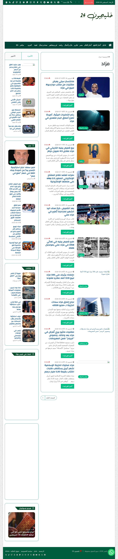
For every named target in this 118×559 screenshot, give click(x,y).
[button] (111, 552)
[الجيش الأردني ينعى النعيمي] (28, 102)
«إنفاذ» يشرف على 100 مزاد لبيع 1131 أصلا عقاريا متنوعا (60, 276)
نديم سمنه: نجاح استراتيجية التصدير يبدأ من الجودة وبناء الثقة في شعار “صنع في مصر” (22, 171)
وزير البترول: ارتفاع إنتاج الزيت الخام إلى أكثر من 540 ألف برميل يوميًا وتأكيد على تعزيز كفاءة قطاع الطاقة (15, 191)
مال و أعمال (68, 45)
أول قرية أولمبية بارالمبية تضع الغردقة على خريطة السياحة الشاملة (15, 247)
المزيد (30, 45)
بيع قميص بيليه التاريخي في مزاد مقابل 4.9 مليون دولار (60, 149)
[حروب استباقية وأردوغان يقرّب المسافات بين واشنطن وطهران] (28, 321)
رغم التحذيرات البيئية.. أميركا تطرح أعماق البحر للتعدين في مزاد (59, 118)
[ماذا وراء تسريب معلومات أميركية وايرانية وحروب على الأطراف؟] (28, 292)
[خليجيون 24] (96, 16)
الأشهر (13, 56)
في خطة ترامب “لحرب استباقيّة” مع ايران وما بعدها (15, 306)
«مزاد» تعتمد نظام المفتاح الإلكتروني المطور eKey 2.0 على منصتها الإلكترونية (60, 178)
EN (17, 45)
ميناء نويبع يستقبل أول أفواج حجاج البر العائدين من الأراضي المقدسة (15, 231)
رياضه (61, 45)
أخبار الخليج (97, 45)
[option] (21, 525)
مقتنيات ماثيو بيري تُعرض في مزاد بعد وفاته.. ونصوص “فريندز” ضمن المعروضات (59, 335)
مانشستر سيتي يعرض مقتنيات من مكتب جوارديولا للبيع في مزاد (60, 84)
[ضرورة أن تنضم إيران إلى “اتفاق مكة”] (28, 278)
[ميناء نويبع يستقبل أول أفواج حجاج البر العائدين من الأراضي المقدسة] (28, 229)
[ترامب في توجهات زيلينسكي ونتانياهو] (28, 335)
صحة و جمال (43, 45)
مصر (81, 45)
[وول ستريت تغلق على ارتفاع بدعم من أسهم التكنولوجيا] (28, 67)
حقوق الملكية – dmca (12, 551)
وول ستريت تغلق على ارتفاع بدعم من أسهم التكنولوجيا (15, 68)
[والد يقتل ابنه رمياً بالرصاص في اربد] (28, 129)
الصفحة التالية (50, 398)
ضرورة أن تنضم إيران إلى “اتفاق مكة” (15, 276)
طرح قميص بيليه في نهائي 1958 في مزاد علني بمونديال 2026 (59, 244)
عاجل (104, 45)
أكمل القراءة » (67, 105)
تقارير (76, 45)
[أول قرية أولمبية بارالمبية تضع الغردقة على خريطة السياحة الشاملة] (28, 246)
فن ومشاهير (53, 45)
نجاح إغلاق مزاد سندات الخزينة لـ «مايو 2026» (63, 303)
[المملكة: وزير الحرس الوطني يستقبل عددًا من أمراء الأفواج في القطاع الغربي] (28, 113)
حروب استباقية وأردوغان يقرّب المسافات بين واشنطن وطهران (15, 320)
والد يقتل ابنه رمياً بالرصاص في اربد (15, 127)
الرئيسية (105, 57)
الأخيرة (30, 56)
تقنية (35, 45)
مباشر (22, 45)
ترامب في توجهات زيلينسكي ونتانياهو (17, 334)
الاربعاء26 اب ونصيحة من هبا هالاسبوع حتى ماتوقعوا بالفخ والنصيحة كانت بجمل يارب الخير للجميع (15, 86)
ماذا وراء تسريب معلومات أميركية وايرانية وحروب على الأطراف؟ (15, 291)
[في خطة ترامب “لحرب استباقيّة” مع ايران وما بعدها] (28, 307)
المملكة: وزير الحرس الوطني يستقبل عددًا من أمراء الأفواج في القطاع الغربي (15, 114)
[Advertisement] (40, 23)
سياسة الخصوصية (26, 551)
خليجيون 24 (68, 78)
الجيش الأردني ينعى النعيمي (16, 101)
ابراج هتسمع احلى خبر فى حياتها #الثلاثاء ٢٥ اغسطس (21, 533)
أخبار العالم (88, 45)
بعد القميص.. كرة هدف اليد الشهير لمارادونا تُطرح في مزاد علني (60, 211)
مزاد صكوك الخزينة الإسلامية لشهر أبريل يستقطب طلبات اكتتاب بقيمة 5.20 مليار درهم (59, 368)
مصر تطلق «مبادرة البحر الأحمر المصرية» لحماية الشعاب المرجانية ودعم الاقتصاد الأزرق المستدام (15, 213)
